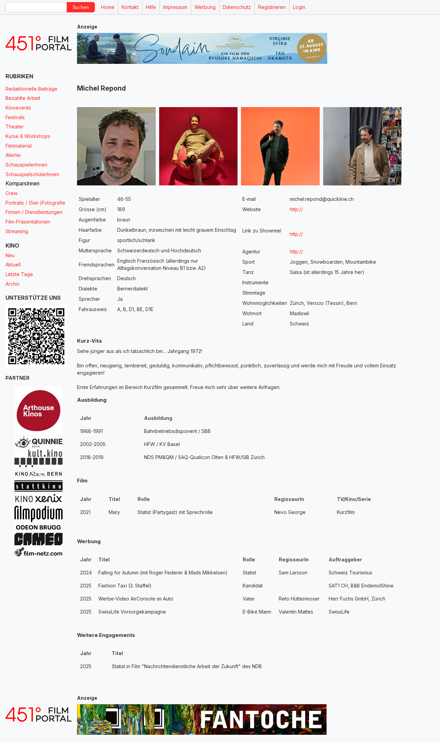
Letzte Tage (19, 274)
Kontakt (130, 7)
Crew (12, 193)
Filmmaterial (19, 146)
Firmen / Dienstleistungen (34, 212)
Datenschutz (237, 7)
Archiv (13, 284)
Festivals (15, 117)
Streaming (17, 231)
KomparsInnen (23, 183)
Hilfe (151, 7)
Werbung (205, 7)
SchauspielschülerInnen (32, 174)
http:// (296, 209)
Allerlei (13, 155)
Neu (10, 255)
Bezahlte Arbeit (23, 98)
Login (299, 7)
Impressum (175, 7)
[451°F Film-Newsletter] (39, 43)
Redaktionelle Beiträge (31, 89)
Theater (15, 126)
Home (107, 7)
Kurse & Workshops (28, 136)
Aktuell (13, 264)
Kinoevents (18, 108)
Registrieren (272, 7)
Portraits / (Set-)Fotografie (35, 203)
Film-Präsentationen (28, 222)
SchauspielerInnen (26, 165)
